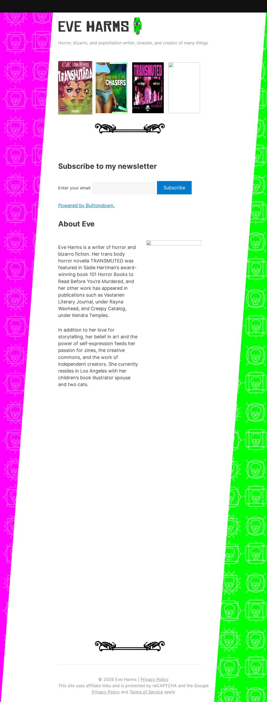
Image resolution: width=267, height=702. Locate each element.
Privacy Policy (154, 679)
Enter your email (74, 187)
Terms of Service (146, 691)
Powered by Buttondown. (86, 205)
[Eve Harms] (100, 31)
